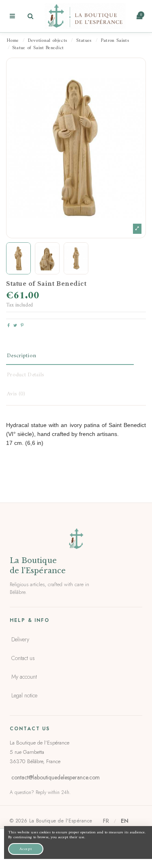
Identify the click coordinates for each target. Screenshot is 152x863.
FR (106, 821)
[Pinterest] (22, 325)
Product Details (25, 375)
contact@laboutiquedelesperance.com (55, 777)
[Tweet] (15, 325)
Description (21, 356)
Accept (25, 849)
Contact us (23, 658)
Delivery (20, 639)
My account (24, 677)
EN (124, 821)
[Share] (8, 325)
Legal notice (24, 695)
